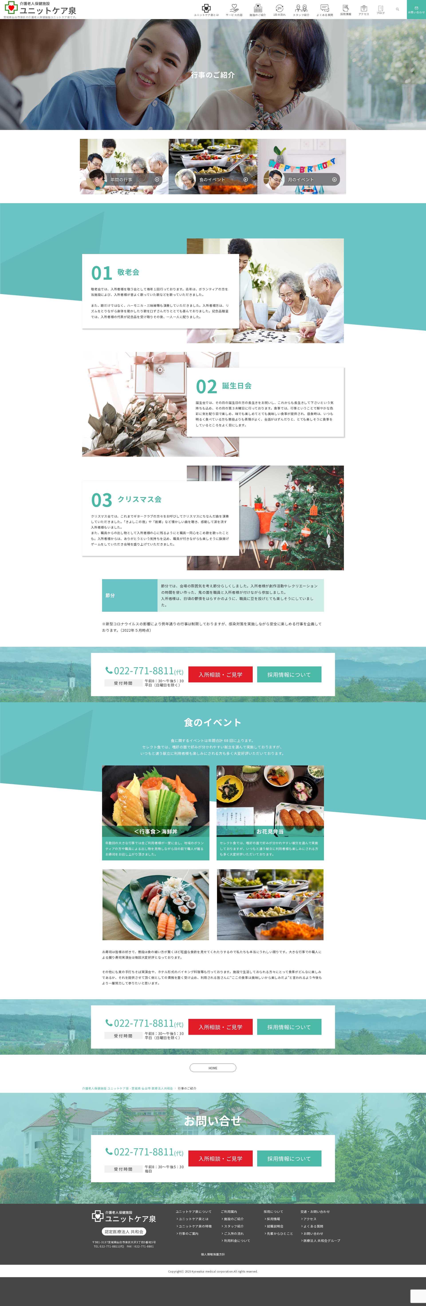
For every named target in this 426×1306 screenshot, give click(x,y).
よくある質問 (313, 1226)
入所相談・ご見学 (221, 674)
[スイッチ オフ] (397, 9)
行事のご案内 (189, 1233)
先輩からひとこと (280, 1233)
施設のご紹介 (234, 1219)
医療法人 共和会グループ (322, 1240)
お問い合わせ (313, 1233)
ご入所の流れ (234, 1233)
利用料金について (237, 1240)
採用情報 (273, 1219)
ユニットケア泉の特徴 (195, 1226)
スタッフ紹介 (234, 1226)
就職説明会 (275, 1226)
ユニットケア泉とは (193, 1219)
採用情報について (289, 674)
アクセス (310, 1219)
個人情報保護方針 (213, 1254)
